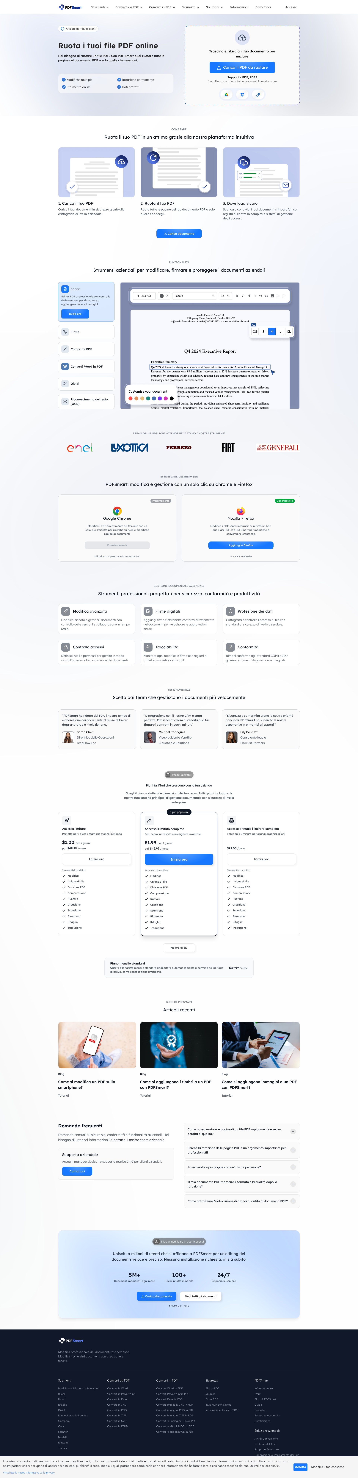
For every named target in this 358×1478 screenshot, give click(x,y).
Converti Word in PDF (169, 1388)
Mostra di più (179, 947)
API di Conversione (266, 1439)
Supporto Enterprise (267, 1449)
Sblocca (210, 1394)
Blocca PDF (212, 1388)
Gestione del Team (266, 1444)
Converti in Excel (117, 1399)
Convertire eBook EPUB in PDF (175, 1432)
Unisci (61, 1399)
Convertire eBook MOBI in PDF (175, 1426)
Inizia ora (75, 314)
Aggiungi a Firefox (241, 545)
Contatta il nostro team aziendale (137, 1140)
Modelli (62, 1437)
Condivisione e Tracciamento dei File (277, 1455)
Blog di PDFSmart (265, 1399)
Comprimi (64, 1421)
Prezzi (258, 1394)
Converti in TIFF (116, 1415)
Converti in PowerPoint (120, 1394)
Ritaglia (62, 1405)
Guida (258, 1405)
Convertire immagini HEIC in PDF (176, 1421)
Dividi (61, 1410)
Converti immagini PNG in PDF (175, 1410)
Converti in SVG (116, 1421)
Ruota (61, 1394)
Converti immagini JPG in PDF (174, 1405)
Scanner (63, 1432)
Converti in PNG (117, 1410)
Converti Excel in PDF (169, 1399)
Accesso (291, 7)
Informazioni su (264, 1388)
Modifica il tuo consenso (327, 1467)
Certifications (262, 1421)
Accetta (300, 1467)
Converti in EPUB (117, 1426)
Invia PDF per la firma (218, 1405)
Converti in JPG (116, 1405)
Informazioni (239, 7)
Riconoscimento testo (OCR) (222, 1410)
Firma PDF (211, 1399)
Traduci (62, 1448)
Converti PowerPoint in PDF (172, 1394)
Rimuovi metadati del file (73, 1415)
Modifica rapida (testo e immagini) (78, 1388)
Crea (61, 1426)
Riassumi (63, 1442)
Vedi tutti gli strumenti (200, 1296)
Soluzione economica (267, 1415)
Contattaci (263, 7)
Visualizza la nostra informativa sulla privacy (29, 1472)
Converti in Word (117, 1388)
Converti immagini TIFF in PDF (174, 1415)
